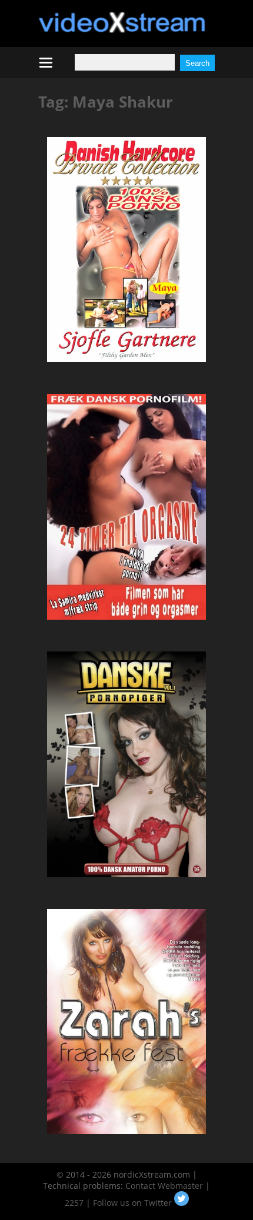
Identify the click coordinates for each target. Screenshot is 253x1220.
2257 (74, 1202)
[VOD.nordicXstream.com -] (122, 29)
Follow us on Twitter (133, 1202)
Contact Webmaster (164, 1185)
